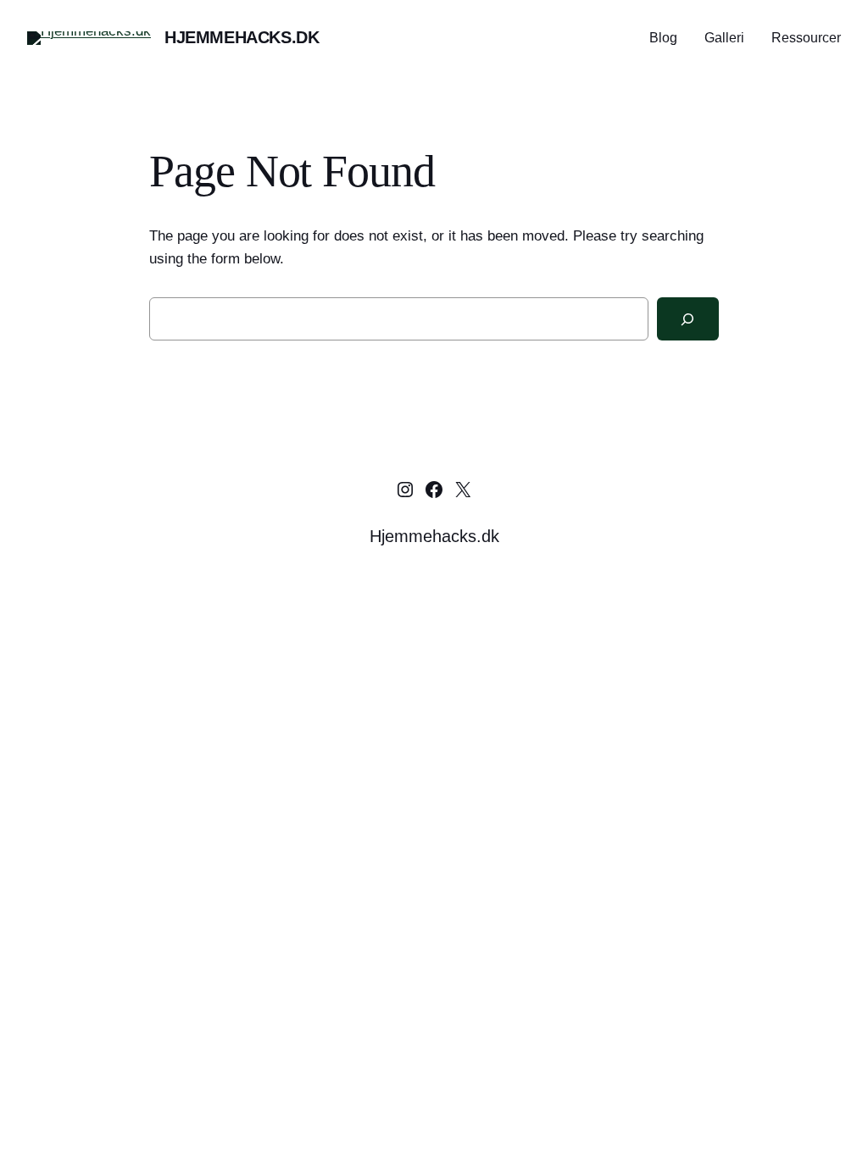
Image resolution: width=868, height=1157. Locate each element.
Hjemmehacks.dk (241, 37)
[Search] (688, 318)
